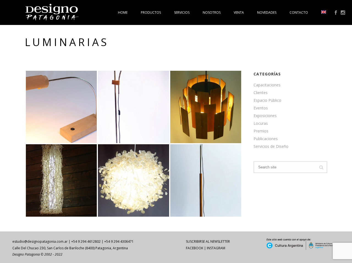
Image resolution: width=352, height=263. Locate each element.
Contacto (299, 12)
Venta (239, 12)
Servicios (181, 12)
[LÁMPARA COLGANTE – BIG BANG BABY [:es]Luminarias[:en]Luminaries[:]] (133, 180)
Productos (151, 12)
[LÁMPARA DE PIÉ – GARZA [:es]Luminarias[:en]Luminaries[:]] (205, 180)
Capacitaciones (267, 85)
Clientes (261, 92)
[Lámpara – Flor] (215, 98)
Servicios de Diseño (271, 146)
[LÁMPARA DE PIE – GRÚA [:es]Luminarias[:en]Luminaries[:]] (133, 107)
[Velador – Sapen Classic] (71, 98)
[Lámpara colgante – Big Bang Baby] (143, 172)
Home (123, 12)
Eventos (261, 108)
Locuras (261, 123)
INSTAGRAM (216, 248)
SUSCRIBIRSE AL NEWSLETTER (208, 241)
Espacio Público (267, 100)
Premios (261, 131)
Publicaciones (266, 138)
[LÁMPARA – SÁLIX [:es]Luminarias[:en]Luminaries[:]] (61, 180)
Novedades (266, 12)
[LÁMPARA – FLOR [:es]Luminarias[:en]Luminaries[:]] (205, 107)
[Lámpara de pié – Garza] (215, 172)
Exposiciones (265, 115)
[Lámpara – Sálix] (71, 172)
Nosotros (212, 12)
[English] (323, 12)
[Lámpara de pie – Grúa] (143, 98)
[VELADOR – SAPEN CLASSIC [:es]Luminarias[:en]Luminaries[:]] (61, 107)
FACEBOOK (194, 248)
